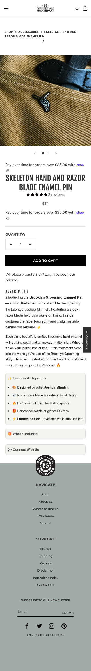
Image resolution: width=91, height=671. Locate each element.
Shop (45, 494)
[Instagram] (51, 627)
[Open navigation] (6, 8)
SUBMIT (68, 612)
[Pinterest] (64, 627)
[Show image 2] (48, 153)
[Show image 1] (43, 153)
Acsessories (29, 31)
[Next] (56, 153)
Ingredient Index (45, 578)
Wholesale (46, 516)
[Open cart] (85, 8)
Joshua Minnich (37, 309)
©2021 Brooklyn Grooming (46, 635)
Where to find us (46, 509)
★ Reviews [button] (87, 339)
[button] (37, 194)
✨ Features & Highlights (27, 378)
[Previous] (35, 153)
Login (50, 274)
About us (46, 502)
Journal (45, 523)
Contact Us (45, 585)
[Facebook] (27, 627)
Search (45, 549)
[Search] (77, 8)
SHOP (9, 31)
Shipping (46, 556)
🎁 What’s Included (23, 433)
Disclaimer (45, 570)
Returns (46, 563)
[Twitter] (39, 627)
